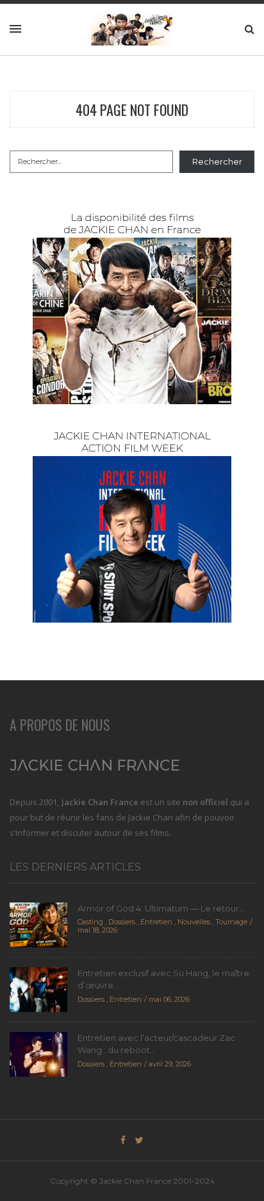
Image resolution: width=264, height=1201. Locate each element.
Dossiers (121, 921)
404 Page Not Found (132, 109)
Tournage (231, 921)
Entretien (156, 921)
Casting (90, 921)
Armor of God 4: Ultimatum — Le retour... (161, 908)
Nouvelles (193, 921)
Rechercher (217, 161)
